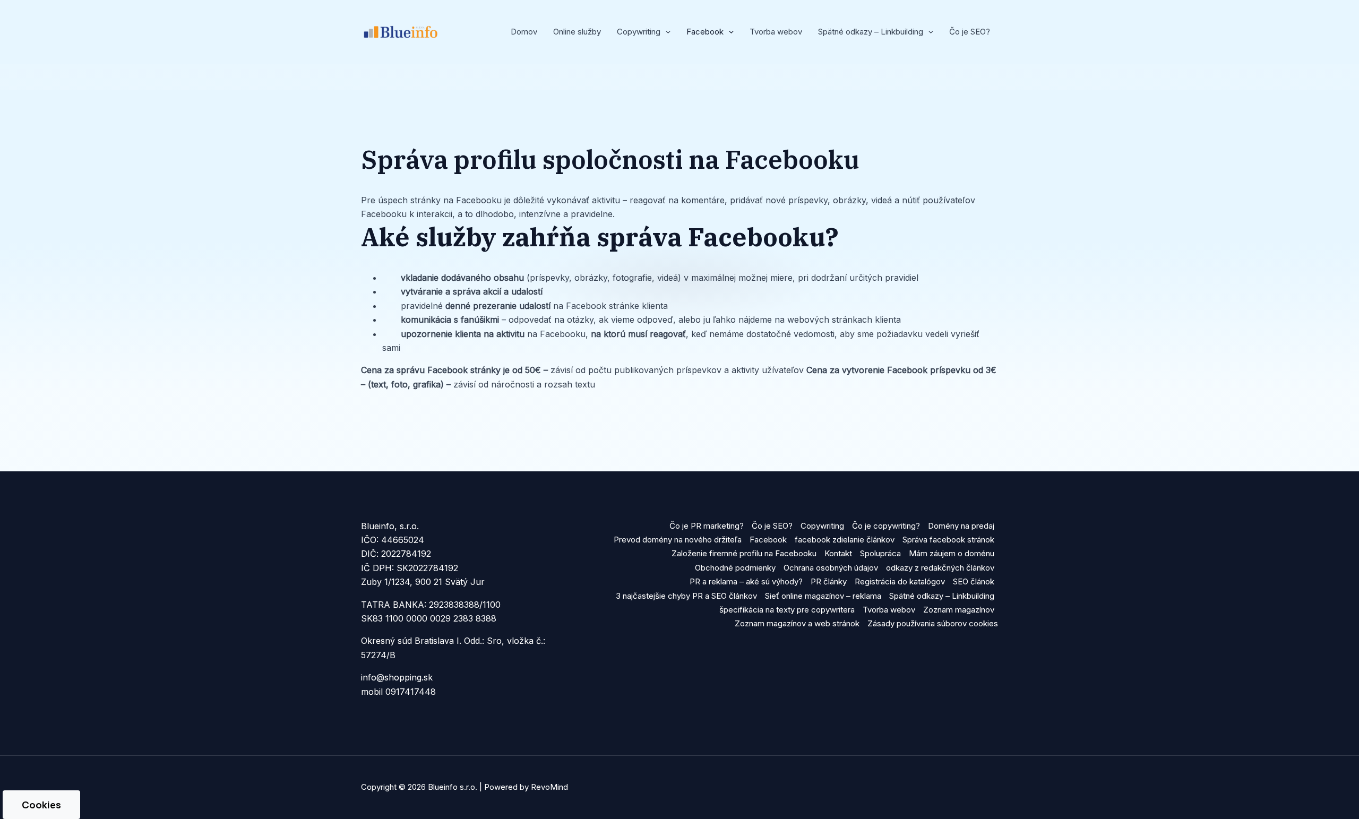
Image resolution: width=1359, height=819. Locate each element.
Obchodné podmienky (735, 568)
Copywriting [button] (638, 32)
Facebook (768, 539)
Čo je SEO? (969, 32)
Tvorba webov (776, 32)
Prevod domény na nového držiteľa (678, 539)
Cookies (41, 804)
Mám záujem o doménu (951, 553)
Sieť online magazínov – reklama (823, 596)
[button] (665, 32)
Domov (524, 32)
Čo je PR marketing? (706, 526)
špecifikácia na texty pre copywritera (787, 610)
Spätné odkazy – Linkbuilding (941, 596)
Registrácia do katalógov (900, 581)
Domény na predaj (961, 526)
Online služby (577, 32)
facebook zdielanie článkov (844, 539)
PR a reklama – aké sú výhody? (746, 581)
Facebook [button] (705, 32)
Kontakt (838, 553)
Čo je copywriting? (886, 526)
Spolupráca (880, 553)
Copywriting (822, 526)
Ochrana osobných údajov (831, 568)
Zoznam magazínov (958, 610)
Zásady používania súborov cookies (932, 623)
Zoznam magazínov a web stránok (797, 623)
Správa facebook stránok (948, 539)
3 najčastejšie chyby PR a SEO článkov (686, 596)
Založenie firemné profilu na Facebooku (744, 553)
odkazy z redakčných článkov (940, 568)
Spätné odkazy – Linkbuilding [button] (870, 32)
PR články (829, 581)
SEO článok (973, 581)
